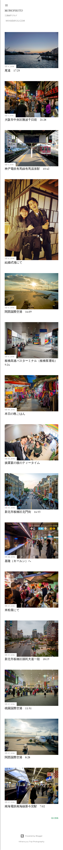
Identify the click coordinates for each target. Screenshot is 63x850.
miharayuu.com (15, 20)
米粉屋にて (12, 610)
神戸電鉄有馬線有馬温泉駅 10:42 (27, 169)
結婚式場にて (13, 262)
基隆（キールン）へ (18, 561)
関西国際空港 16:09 (18, 312)
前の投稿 (54, 818)
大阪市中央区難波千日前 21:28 (25, 120)
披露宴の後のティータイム (22, 463)
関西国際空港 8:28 (17, 757)
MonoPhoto (14, 10)
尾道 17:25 (12, 70)
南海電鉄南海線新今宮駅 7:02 (25, 806)
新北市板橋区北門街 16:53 (22, 512)
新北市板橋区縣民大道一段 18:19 (27, 659)
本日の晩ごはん (15, 414)
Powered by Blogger (33, 836)
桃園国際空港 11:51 (18, 708)
